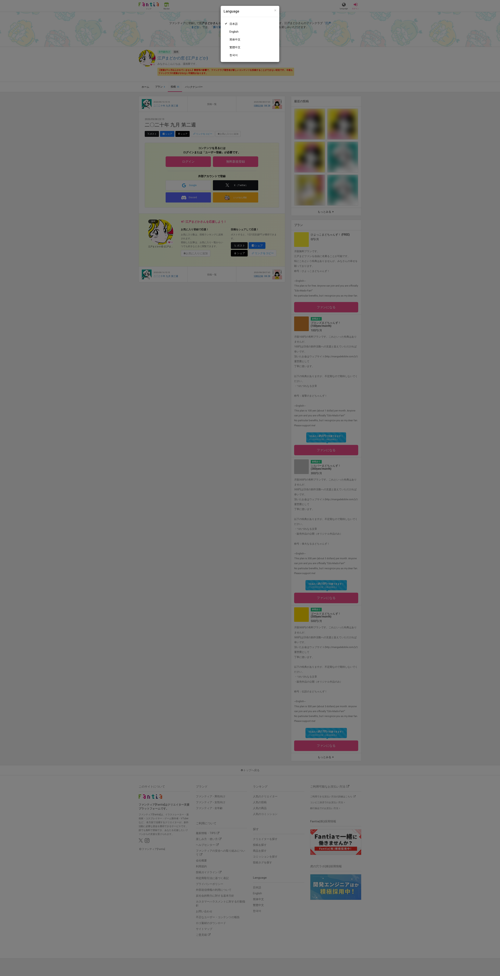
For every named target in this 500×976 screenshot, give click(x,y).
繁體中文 (234, 47)
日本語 (233, 23)
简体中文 (234, 39)
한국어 (233, 55)
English (233, 31)
